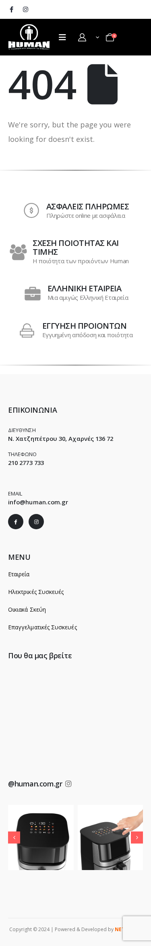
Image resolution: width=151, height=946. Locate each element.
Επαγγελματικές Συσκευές (42, 627)
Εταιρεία (19, 574)
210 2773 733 (26, 463)
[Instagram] (25, 9)
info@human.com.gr (38, 502)
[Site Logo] (29, 36)
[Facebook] (11, 9)
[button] (14, 837)
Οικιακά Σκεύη (27, 609)
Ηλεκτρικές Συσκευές (36, 592)
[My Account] (82, 37)
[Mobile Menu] (62, 37)
